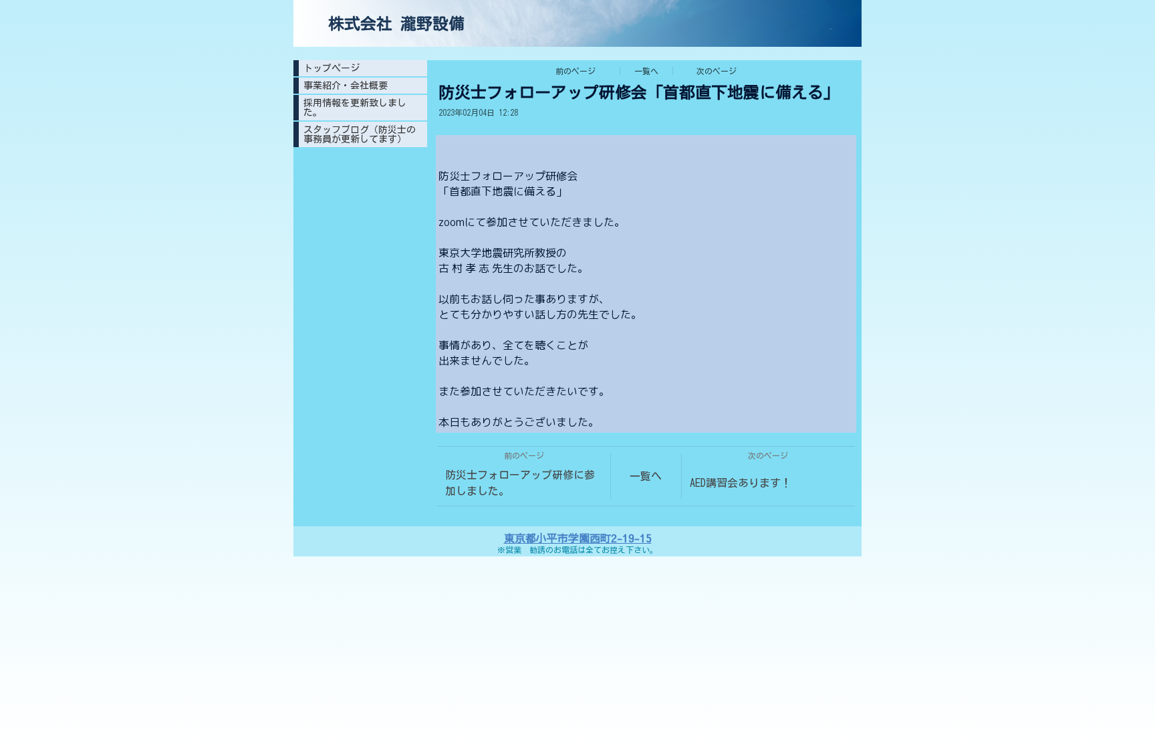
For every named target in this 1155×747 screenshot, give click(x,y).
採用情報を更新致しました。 (354, 107)
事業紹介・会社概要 (345, 85)
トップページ (331, 68)
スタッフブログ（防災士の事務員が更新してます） (359, 134)
